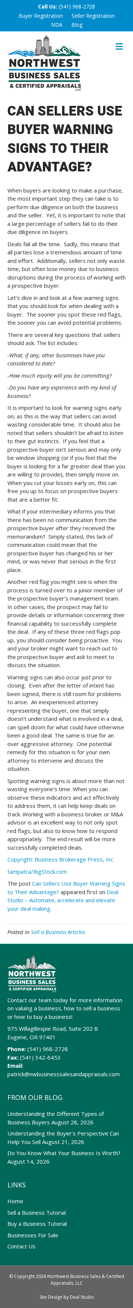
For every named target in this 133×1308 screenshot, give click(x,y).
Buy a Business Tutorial (37, 1223)
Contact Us (21, 1246)
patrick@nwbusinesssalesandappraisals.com (63, 1074)
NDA (56, 24)
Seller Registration (93, 15)
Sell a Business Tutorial (36, 1212)
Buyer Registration (40, 15)
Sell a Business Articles (58, 932)
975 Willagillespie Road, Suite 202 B (52, 1028)
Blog (76, 24)
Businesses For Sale (32, 1235)
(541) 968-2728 (77, 6)
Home (15, 1201)
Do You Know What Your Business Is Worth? (63, 1153)
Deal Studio (82, 1297)
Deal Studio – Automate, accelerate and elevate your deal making (62, 900)
